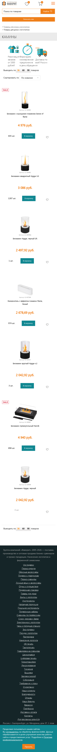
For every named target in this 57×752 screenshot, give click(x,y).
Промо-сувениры (28, 579)
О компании (28, 687)
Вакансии (28, 705)
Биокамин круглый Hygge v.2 (25, 363)
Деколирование (28, 665)
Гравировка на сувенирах (28, 651)
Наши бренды (28, 701)
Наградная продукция (28, 604)
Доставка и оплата (28, 712)
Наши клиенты (28, 690)
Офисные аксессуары (28, 572)
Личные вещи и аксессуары (28, 582)
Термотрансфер (28, 661)
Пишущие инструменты (28, 608)
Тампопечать (28, 647)
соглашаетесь (12, 731)
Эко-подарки (28, 629)
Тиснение (28, 669)
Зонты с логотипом (28, 597)
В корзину (28, 136)
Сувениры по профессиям (28, 615)
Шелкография (28, 654)
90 (28, 70)
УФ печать (28, 643)
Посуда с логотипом (28, 633)
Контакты (28, 715)
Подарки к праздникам (28, 575)
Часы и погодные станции (28, 626)
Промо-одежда (28, 568)
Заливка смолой (28, 676)
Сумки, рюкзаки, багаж (28, 618)
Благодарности (28, 694)
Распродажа (28, 636)
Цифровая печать (28, 658)
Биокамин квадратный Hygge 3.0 (25, 176)
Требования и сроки (29, 683)
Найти (46, 11)
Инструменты (28, 600)
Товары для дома (28, 593)
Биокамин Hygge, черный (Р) (25, 238)
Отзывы (28, 697)
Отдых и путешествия (28, 586)
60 (23, 70)
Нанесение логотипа (28, 640)
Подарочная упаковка (28, 590)
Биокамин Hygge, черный (25, 488)
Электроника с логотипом (28, 622)
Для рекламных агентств (29, 719)
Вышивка (28, 672)
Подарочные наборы (28, 611)
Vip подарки (28, 564)
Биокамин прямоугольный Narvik (25, 426)
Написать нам (28, 19)
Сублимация (28, 679)
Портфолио (28, 708)
